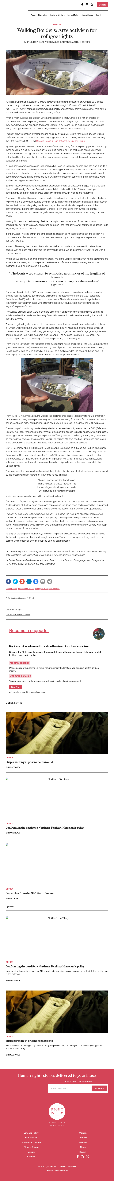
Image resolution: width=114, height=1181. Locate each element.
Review (82, 1152)
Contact (31, 1156)
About (33, 15)
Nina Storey (14, 767)
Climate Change (87, 15)
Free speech (11, 589)
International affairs (26, 589)
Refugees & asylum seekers (47, 589)
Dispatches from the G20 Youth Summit (30, 893)
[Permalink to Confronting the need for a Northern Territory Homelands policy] (57, 799)
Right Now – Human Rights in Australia (17, 10)
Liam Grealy (14, 833)
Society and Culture (57, 15)
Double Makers (62, 1170)
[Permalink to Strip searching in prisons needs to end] (57, 734)
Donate (102, 4)
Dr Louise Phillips (35, 42)
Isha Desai (13, 898)
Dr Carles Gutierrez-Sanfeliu (64, 42)
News (83, 1147)
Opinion (57, 24)
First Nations (42, 15)
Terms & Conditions (68, 1167)
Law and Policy (73, 15)
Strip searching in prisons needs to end (29, 761)
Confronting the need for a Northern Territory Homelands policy (45, 827)
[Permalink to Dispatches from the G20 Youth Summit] (57, 865)
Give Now (15, 687)
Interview (83, 1142)
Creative (83, 1137)
